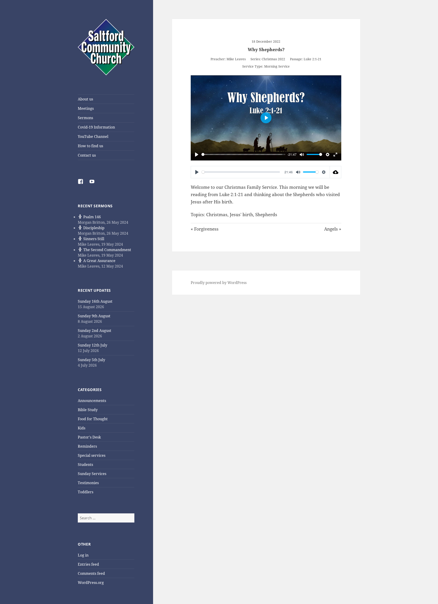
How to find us (90, 145)
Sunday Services (92, 473)
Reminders (87, 446)
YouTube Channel (93, 136)
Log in (83, 555)
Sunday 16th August (95, 301)
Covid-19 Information (96, 127)
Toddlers (85, 491)
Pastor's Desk (89, 437)
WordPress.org (91, 582)
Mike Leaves (236, 59)
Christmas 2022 (273, 59)
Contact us (87, 155)
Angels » (332, 229)
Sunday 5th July (91, 359)
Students (85, 464)
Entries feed (88, 564)
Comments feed (91, 573)
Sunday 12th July (92, 345)
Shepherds (266, 215)
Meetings (86, 108)
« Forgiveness (205, 229)
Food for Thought (93, 418)
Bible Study (88, 409)
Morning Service (277, 66)
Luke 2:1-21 (312, 59)
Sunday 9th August (94, 315)
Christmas (216, 215)
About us (85, 99)
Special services (91, 455)
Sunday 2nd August (94, 330)
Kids (81, 428)
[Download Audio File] (335, 172)
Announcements (92, 400)
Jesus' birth (241, 215)
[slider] (241, 154)
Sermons (85, 117)
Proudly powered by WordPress (219, 282)
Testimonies (88, 482)
